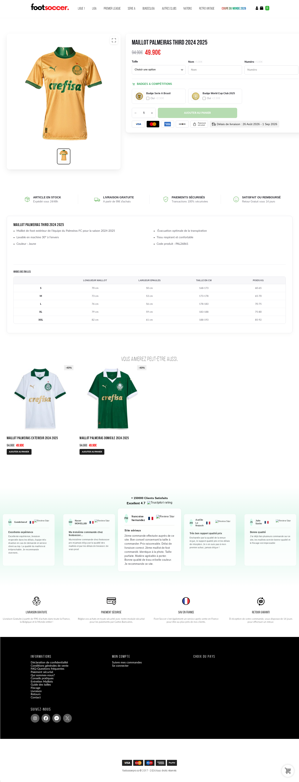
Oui (157, 98)
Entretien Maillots (42, 681)
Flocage (35, 688)
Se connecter (120, 665)
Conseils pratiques (42, 678)
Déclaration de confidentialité (49, 662)
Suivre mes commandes (127, 662)
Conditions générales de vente (49, 665)
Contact (36, 697)
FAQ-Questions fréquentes (47, 669)
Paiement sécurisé (42, 672)
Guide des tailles (41, 685)
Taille (135, 61)
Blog (33, 700)
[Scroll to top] (150, 764)
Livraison (36, 691)
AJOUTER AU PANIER (19, 452)
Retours (35, 694)
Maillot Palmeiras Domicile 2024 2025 (104, 438)
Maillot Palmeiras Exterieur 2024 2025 (32, 438)
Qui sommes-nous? (43, 675)
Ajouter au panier (197, 113)
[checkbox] (159, 96)
